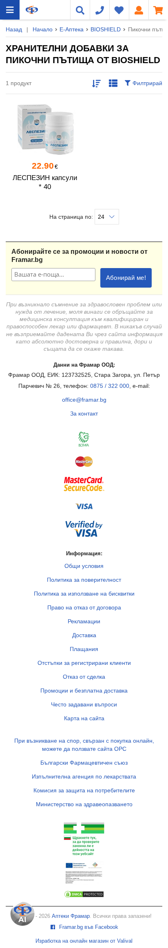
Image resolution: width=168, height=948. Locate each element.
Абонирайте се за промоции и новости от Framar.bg (79, 255)
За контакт (84, 413)
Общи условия (84, 566)
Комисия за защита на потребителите (84, 790)
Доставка (84, 635)
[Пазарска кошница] (158, 10)
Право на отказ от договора (84, 607)
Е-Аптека (72, 29)
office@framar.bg (84, 399)
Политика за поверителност (84, 579)
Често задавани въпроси (84, 704)
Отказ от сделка (84, 676)
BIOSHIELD (106, 29)
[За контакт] (99, 10)
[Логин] (138, 10)
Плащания (84, 649)
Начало (43, 29)
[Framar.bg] (32, 10)
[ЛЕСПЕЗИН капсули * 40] (44, 129)
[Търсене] (80, 10)
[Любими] (119, 10)
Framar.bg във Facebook (87, 927)
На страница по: (72, 216)
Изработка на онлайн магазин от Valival (84, 941)
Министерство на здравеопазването (84, 804)
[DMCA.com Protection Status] (84, 896)
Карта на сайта (84, 718)
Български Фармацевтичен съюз (84, 762)
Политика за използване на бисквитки (84, 593)
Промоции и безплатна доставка (84, 690)
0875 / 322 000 (109, 386)
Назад (14, 29)
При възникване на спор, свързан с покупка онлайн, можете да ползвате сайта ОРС (84, 744)
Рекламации (84, 621)
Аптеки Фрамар (71, 916)
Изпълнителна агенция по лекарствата (84, 776)
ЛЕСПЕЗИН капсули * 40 (45, 182)
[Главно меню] (10, 10)
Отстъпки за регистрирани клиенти (84, 663)
